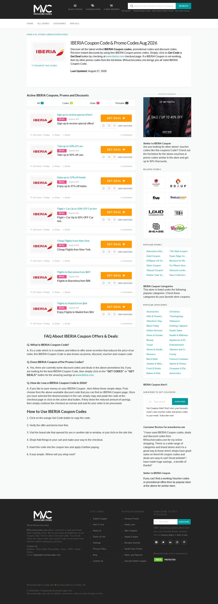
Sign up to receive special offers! (74, 114)
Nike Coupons (130, 531)
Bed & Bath (152, 359)
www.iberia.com (115, 56)
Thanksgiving (176, 316)
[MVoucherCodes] (43, 9)
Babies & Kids (153, 373)
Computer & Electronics (178, 368)
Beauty (150, 340)
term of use (182, 535)
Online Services (154, 330)
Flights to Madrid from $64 (72, 303)
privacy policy (167, 535)
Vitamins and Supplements (178, 349)
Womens (151, 354)
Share (57, 135)
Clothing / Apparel (178, 326)
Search (183, 6)
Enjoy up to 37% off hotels (71, 177)
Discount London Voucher (178, 270)
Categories (59, 23)
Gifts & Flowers (154, 316)
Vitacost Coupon (155, 270)
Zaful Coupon (153, 256)
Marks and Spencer (133, 555)
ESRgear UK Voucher (156, 260)
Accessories (153, 311)
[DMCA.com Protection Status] (165, 559)
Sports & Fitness (177, 363)
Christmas (174, 311)
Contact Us (98, 561)
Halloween (174, 321)
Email (67, 135)
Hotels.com (129, 525)
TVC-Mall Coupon (178, 251)
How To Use (98, 525)
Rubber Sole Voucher (156, 275)
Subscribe (180, 401)
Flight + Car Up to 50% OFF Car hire (77, 208)
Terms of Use (99, 537)
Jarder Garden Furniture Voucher (163, 11)
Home (30, 23)
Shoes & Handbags (156, 349)
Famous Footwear (178, 359)
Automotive (175, 373)
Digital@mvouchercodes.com (46, 555)
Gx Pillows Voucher (178, 265)
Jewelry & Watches (156, 363)
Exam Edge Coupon (178, 256)
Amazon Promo (131, 519)
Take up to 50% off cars (70, 145)
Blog (95, 555)
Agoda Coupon (131, 537)
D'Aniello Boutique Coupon (142, 11)
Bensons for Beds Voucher (178, 260)
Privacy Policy (99, 549)
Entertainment (176, 345)
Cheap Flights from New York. (73, 240)
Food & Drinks (154, 368)
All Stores (43, 23)
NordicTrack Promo (133, 549)
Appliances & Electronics (178, 340)
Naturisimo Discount (156, 251)
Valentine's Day (154, 321)
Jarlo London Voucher (182, 11)
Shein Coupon (154, 265)
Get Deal (114, 118)
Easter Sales (175, 330)
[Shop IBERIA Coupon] (49, 52)
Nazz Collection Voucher (178, 275)
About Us (97, 531)
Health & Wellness (178, 335)
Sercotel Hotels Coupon (135, 561)
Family (172, 354)
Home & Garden (155, 335)
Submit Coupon (100, 519)
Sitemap (97, 543)
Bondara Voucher (132, 543)
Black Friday (153, 326)
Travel (150, 345)
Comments (127, 135)
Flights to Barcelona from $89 (73, 271)
